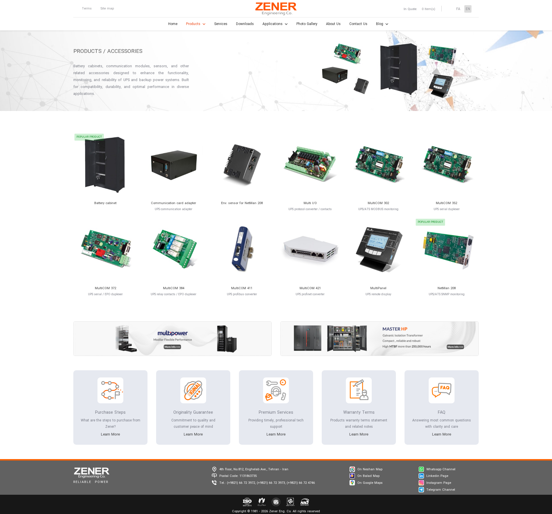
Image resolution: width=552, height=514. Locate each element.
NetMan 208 (447, 288)
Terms (87, 8)
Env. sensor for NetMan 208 (242, 203)
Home (172, 24)
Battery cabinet (105, 203)
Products (193, 24)
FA (458, 9)
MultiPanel (378, 288)
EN (468, 9)
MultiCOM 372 (105, 288)
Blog (379, 24)
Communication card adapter (173, 203)
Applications (272, 24)
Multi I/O (310, 203)
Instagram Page (438, 483)
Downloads (245, 24)
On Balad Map (368, 476)
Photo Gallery (306, 24)
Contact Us (358, 24)
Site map (107, 8)
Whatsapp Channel (440, 469)
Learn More (110, 434)
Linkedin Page (437, 476)
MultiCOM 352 (446, 203)
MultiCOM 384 (173, 288)
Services (220, 24)
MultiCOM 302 (378, 203)
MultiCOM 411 (241, 288)
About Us (333, 24)
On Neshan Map (369, 469)
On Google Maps (370, 483)
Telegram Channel (440, 490)
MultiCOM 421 (310, 288)
